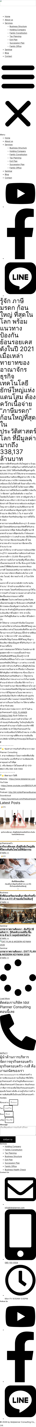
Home (7, 16)
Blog (7, 53)
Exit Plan (13, 40)
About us (9, 20)
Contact (8, 56)
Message (4, 1125)
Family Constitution (18, 33)
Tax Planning (15, 36)
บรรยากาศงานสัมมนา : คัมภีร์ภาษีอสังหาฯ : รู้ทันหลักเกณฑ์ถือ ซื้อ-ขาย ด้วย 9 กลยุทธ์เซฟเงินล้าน (17, 932)
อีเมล (2, 1114)
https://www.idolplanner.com (22, 779)
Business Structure (18, 26)
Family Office (16, 46)
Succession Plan (17, 43)
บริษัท (2, 1120)
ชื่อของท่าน (4, 1102)
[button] (18, 97)
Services (9, 23)
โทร (2, 1108)
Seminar (8, 49)
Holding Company (18, 30)
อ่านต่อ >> (4, 853)
